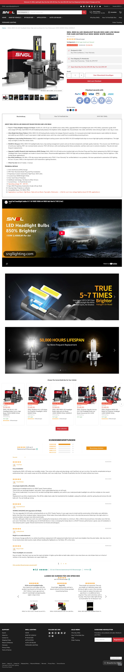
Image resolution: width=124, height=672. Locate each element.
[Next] (121, 404)
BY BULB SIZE (29, 17)
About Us (4, 635)
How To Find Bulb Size (109, 17)
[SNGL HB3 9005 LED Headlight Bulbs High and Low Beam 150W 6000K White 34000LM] (90, 606)
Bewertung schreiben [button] (96, 448)
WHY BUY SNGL (102, 116)
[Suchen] (84, 12)
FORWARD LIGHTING (9, 22)
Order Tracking (117, 22)
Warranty (5, 645)
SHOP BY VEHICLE (15, 17)
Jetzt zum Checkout (94, 81)
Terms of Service (6, 650)
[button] (112, 12)
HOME (4, 17)
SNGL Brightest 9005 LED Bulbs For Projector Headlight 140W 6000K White (111, 411)
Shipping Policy (6, 640)
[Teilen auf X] (71, 110)
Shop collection (62, 429)
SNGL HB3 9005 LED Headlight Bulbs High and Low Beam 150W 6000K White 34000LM (62, 411)
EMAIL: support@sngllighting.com (10, 6)
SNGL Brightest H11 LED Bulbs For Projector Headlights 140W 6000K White (37, 411)
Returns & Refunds (7, 642)
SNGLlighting (6, 416)
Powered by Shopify (7, 667)
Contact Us (5, 638)
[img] (17, 462)
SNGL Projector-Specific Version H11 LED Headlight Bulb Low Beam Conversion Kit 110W (87, 411)
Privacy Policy (6, 647)
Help (120, 17)
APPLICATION (41, 17)
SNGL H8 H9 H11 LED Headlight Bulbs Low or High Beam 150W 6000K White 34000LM (12, 412)
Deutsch (106, 6)
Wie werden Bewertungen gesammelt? (25, 565)
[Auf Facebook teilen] (68, 110)
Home (4, 28)
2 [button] (61, 564)
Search (4, 633)
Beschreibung (21, 116)
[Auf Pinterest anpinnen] (76, 110)
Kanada (117, 6)
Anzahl (69, 71)
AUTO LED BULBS (55, 17)
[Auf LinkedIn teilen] (73, 110)
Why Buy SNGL (95, 17)
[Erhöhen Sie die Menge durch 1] (81, 75)
